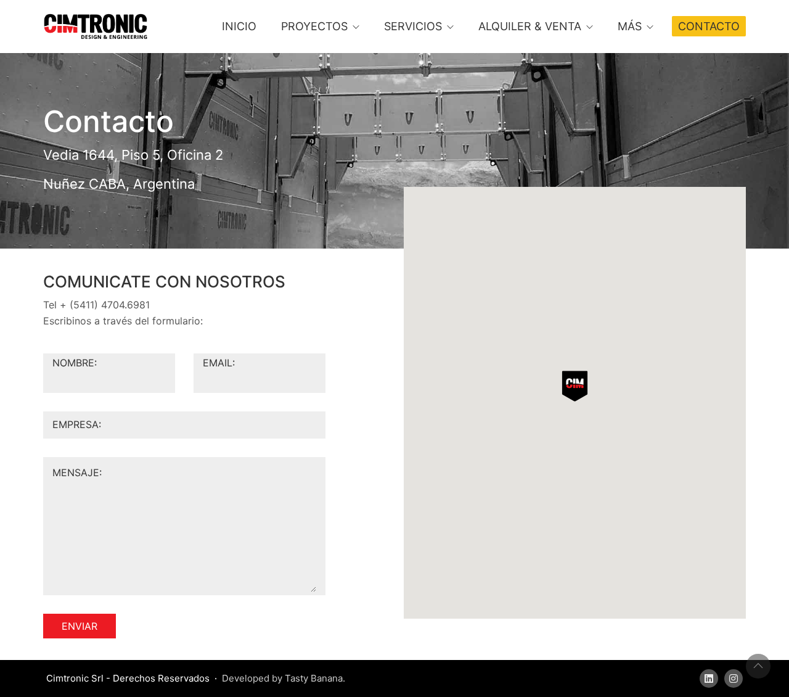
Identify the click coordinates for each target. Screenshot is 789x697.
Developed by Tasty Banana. (283, 678)
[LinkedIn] (709, 678)
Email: (219, 363)
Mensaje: (77, 472)
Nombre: (74, 363)
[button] (575, 386)
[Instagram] (733, 678)
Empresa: (76, 424)
